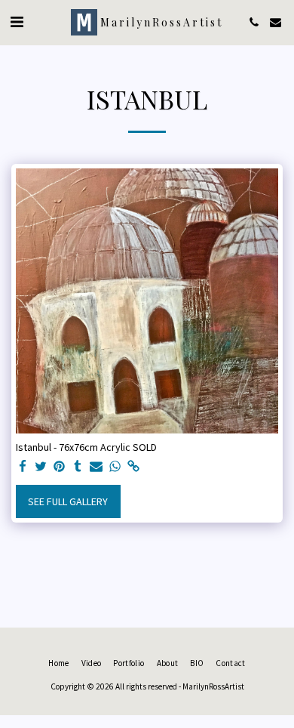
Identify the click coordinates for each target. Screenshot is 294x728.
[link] (133, 467)
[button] (16, 21)
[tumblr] (78, 467)
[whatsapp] (115, 467)
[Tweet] (41, 467)
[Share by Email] (96, 467)
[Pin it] (59, 467)
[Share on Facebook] (22, 467)
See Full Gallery (68, 501)
